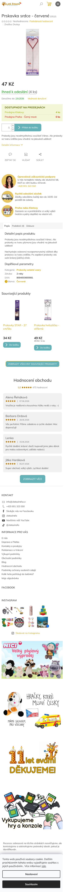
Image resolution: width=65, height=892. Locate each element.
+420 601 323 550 (27, 186)
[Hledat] (41, 4)
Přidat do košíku (30, 127)
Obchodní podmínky (11, 558)
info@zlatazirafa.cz (16, 501)
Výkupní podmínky (11, 554)
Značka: (12, 24)
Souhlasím (31, 884)
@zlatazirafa (12, 525)
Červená (21, 281)
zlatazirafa (11, 515)
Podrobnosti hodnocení (41, 21)
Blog (4, 562)
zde (44, 866)
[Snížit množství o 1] (12, 129)
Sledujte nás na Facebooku (20, 511)
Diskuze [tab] (30, 225)
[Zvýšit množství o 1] (12, 125)
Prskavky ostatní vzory (29, 269)
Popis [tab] (7, 225)
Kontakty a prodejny (12, 546)
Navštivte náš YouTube (17, 520)
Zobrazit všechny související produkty (32, 364)
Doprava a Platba (10, 542)
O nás (5, 538)
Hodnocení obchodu (33, 380)
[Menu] (58, 4)
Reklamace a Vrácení (12, 550)
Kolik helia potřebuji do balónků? (18, 574)
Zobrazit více (32, 479)
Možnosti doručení (37, 98)
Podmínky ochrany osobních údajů (19, 570)
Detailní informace (11, 144)
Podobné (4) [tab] (18, 225)
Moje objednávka (10, 578)
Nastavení (31, 874)
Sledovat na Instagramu (28, 633)
